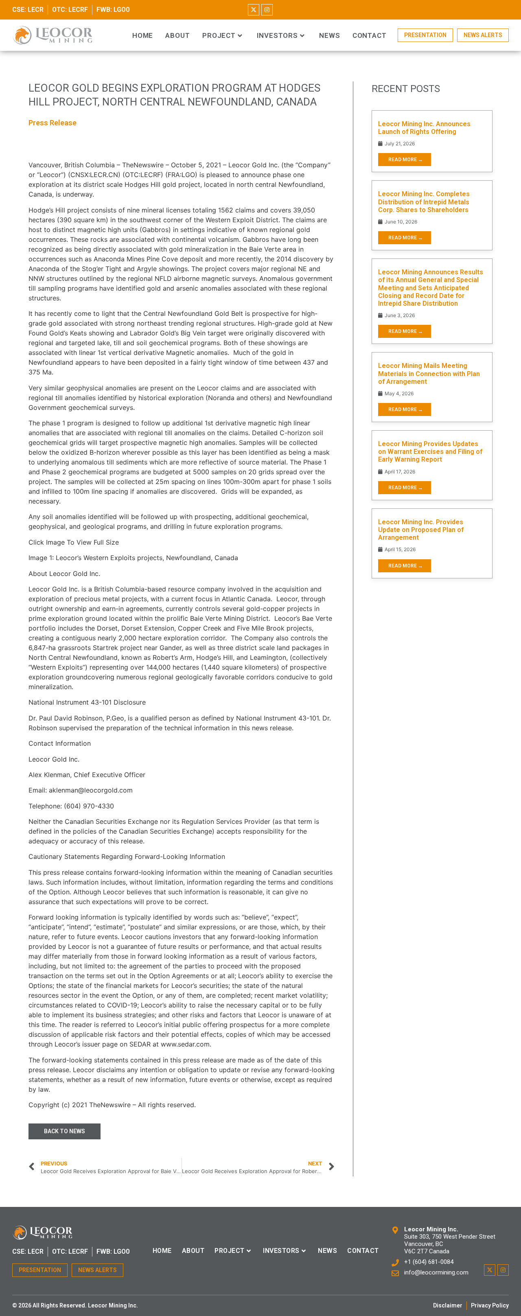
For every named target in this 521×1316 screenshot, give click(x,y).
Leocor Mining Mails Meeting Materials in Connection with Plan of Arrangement (429, 373)
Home (142, 35)
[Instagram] (267, 9)
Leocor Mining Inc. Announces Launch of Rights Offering (424, 128)
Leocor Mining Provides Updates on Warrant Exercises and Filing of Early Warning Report (430, 451)
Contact (369, 35)
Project (219, 35)
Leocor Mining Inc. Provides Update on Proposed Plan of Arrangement (421, 529)
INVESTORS (277, 35)
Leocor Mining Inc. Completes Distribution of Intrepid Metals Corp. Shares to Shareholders (424, 201)
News (329, 35)
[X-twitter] (253, 9)
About (177, 35)
